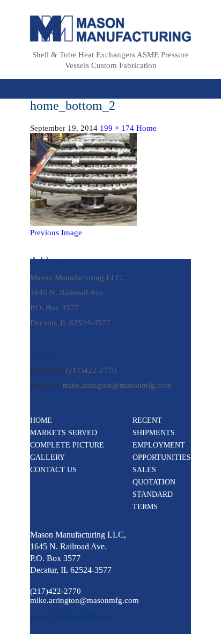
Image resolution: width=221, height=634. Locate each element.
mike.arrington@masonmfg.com (117, 385)
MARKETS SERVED (63, 433)
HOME (41, 420)
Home (146, 128)
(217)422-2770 (90, 370)
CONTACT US (53, 470)
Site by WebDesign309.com (70, 617)
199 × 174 (117, 128)
